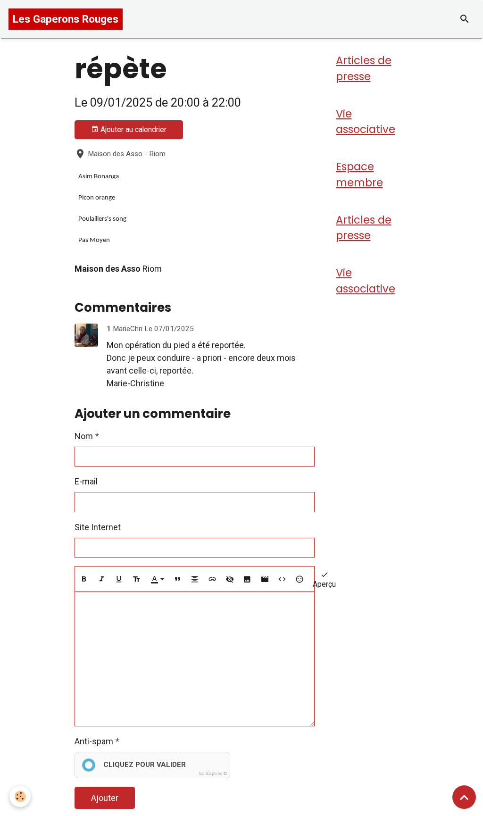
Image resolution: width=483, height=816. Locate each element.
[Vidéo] (265, 578)
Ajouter (104, 798)
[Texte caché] (230, 578)
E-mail (86, 481)
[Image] (247, 578)
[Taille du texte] (136, 578)
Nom (84, 436)
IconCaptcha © (213, 773)
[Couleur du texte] (157, 578)
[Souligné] (119, 578)
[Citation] (177, 578)
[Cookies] (20, 796)
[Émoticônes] (299, 578)
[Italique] (101, 578)
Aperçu (324, 584)
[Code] (282, 578)
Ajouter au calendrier (133, 129)
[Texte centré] (195, 578)
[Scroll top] (464, 797)
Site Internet (98, 527)
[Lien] (212, 578)
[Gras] (84, 578)
